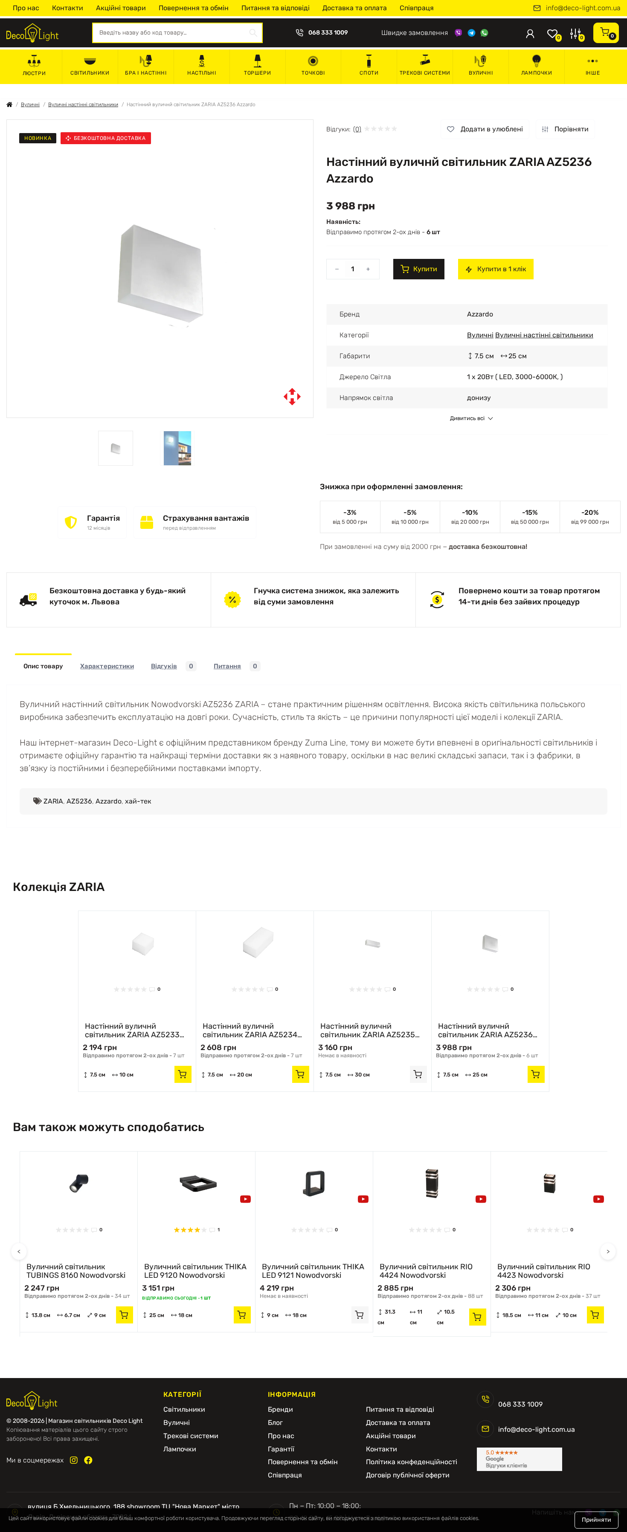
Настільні (201, 73)
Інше (593, 73)
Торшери (257, 73)
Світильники (90, 73)
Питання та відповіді (275, 8)
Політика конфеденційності (411, 1462)
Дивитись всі (467, 418)
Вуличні (481, 73)
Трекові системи (425, 73)
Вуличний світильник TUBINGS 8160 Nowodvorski (75, 1271)
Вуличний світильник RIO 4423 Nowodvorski (543, 1271)
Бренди (280, 1409)
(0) (357, 129)
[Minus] (337, 269)
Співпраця (417, 8)
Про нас (26, 8)
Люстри (34, 73)
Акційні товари (121, 8)
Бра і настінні (145, 73)
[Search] (253, 33)
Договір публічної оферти (408, 1475)
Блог (275, 1423)
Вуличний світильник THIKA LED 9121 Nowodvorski (313, 1271)
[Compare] (183, 940)
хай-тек (138, 801)
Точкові (313, 73)
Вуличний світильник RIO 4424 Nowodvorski (426, 1271)
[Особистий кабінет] (530, 32)
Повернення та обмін (194, 8)
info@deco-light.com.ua (583, 8)
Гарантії (281, 1449)
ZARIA (53, 801)
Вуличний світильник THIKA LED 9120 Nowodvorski (195, 1271)
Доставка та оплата (354, 8)
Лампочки (536, 73)
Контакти (67, 8)
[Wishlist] (183, 923)
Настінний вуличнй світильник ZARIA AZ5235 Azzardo (367, 1030)
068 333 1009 (328, 33)
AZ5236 (79, 801)
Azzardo (109, 801)
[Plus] (368, 269)
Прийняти (596, 1519)
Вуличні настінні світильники (83, 104)
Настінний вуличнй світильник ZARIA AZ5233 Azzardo (132, 1030)
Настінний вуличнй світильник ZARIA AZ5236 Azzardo (485, 1030)
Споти (369, 73)
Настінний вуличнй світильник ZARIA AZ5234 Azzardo (250, 1030)
